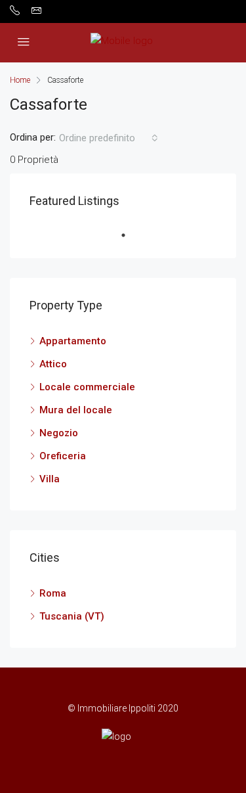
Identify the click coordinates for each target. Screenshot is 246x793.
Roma (52, 593)
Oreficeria (62, 456)
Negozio (58, 433)
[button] (108, 138)
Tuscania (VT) (71, 616)
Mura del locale (75, 410)
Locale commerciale (87, 387)
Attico (53, 364)
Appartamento (72, 341)
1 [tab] (129, 235)
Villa (49, 479)
